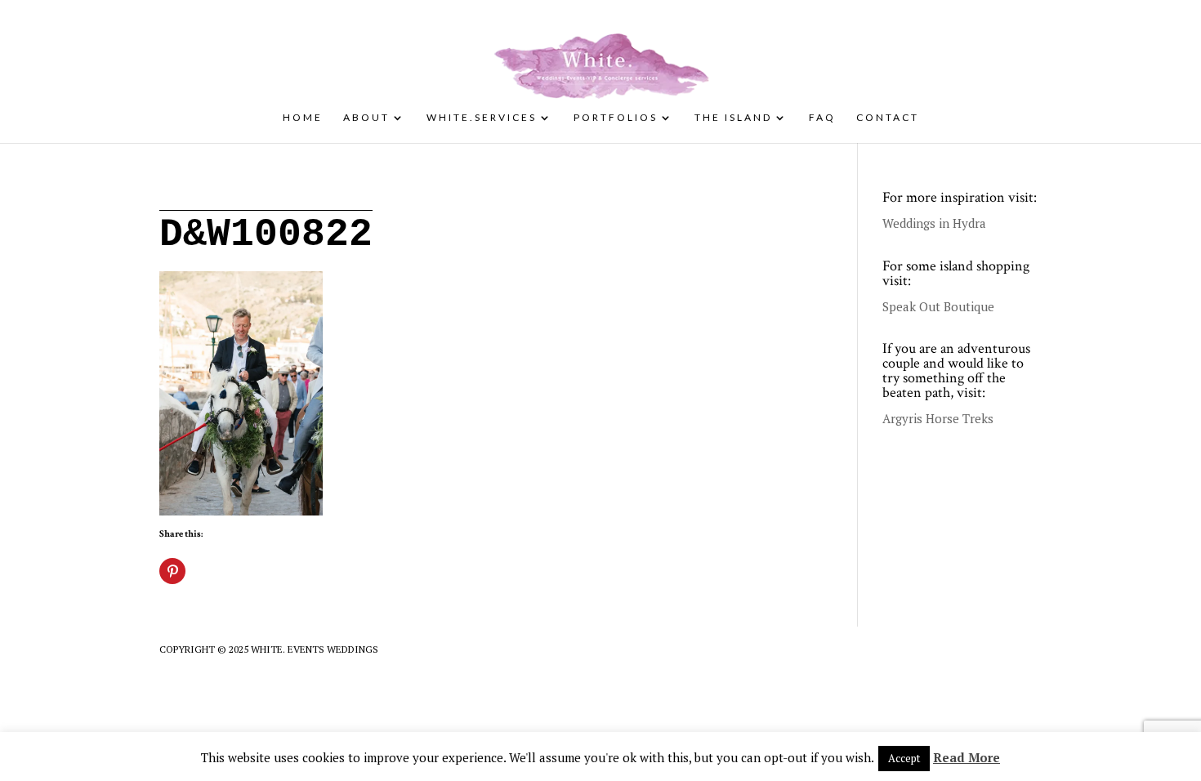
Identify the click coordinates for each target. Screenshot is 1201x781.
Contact (887, 117)
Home (303, 117)
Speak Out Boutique (938, 306)
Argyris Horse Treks (937, 418)
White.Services (481, 117)
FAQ (822, 117)
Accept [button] (904, 758)
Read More (966, 757)
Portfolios (616, 117)
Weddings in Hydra (934, 223)
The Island (733, 117)
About (366, 117)
